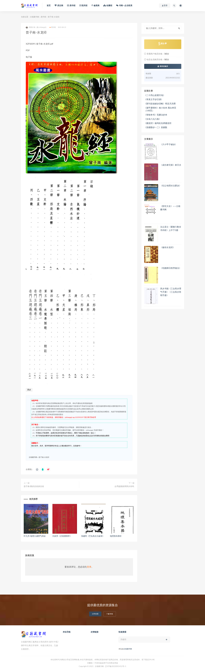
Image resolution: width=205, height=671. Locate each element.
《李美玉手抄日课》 (153, 99)
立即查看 (95, 614)
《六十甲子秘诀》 (168, 144)
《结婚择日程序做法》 (170, 268)
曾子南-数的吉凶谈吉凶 (34, 486)
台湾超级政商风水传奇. (124, 486)
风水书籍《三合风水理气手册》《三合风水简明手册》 (170, 292)
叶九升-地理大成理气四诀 (35, 536)
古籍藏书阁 (34, 17)
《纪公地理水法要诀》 (170, 186)
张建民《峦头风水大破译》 (92, 536)
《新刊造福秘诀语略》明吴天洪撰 (160, 104)
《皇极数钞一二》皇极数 (155, 127)
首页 (49, 6)
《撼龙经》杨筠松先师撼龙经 (157, 123)
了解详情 (109, 614)
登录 (89, 567)
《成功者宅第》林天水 (170, 165)
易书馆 (43, 17)
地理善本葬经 (115, 536)
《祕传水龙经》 (167, 247)
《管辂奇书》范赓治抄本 (155, 115)
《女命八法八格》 (152, 119)
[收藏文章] (37, 469)
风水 (29, 390)
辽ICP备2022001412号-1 (115, 666)
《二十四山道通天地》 (154, 95)
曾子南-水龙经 (44, 457)
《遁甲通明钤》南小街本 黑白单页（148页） (160, 109)
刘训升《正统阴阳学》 (62, 536)
